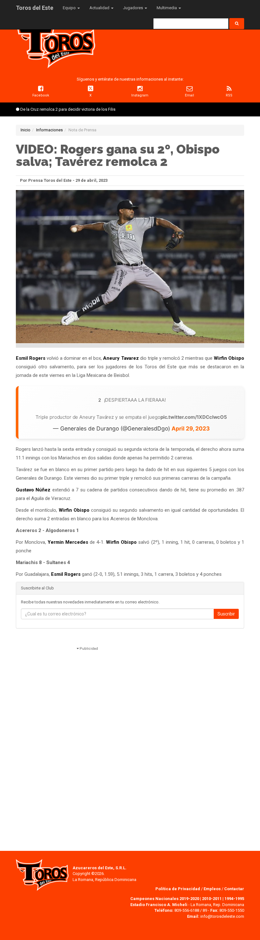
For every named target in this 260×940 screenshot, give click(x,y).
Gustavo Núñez (33, 490)
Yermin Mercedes (68, 542)
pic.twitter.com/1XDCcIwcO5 (193, 417)
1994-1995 (234, 898)
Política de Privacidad (178, 888)
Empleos (212, 888)
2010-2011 (212, 898)
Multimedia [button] (167, 7)
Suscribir (226, 613)
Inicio (25, 130)
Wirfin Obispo (229, 358)
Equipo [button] (70, 7)
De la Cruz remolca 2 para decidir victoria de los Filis (67, 109)
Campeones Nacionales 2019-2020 (164, 898)
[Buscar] (236, 23)
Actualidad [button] (99, 7)
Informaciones (49, 130)
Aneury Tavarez (121, 358)
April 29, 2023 (191, 428)
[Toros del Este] (55, 44)
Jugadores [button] (133, 7)
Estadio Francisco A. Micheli (158, 904)
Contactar (234, 888)
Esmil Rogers (30, 358)
